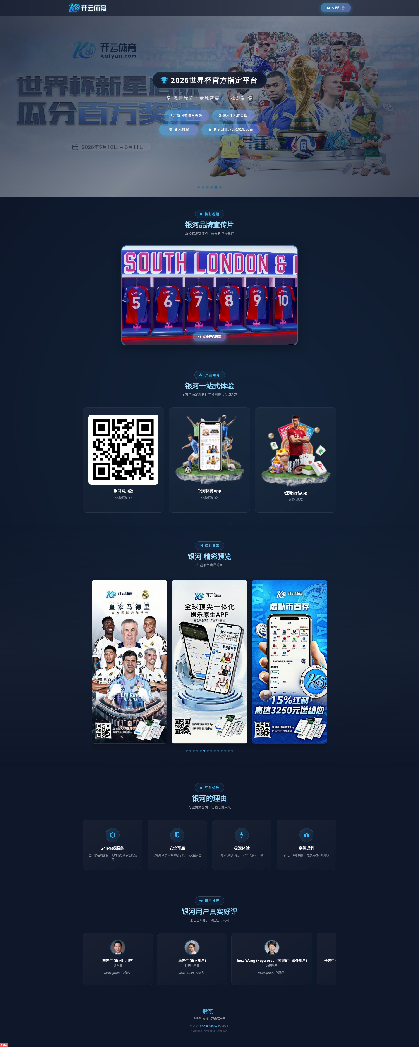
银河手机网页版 (235, 115)
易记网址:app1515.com (233, 129)
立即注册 (338, 8)
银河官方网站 (208, 1026)
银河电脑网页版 (189, 115)
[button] (187, 751)
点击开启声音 (212, 337)
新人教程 (182, 129)
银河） (209, 1011)
